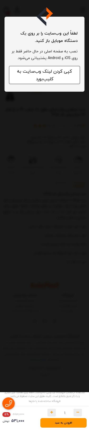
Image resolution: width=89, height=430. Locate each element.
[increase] (51, 412)
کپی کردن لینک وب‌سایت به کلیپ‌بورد (44, 75)
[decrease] (78, 412)
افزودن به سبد (63, 422)
